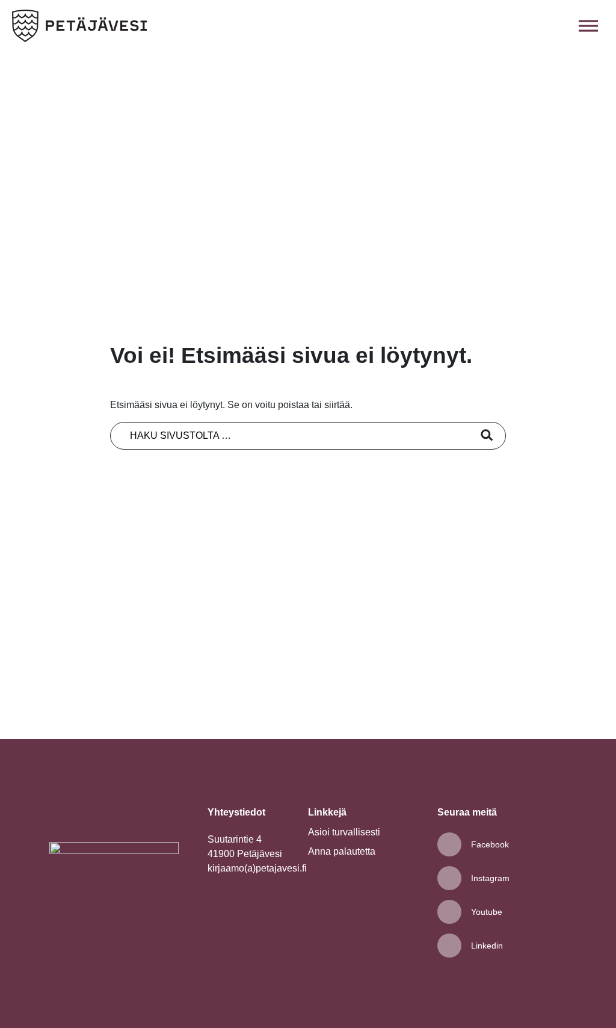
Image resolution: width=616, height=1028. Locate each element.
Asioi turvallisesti (344, 832)
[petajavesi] (79, 26)
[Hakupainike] (562, 25)
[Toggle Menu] (588, 25)
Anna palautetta (341, 851)
